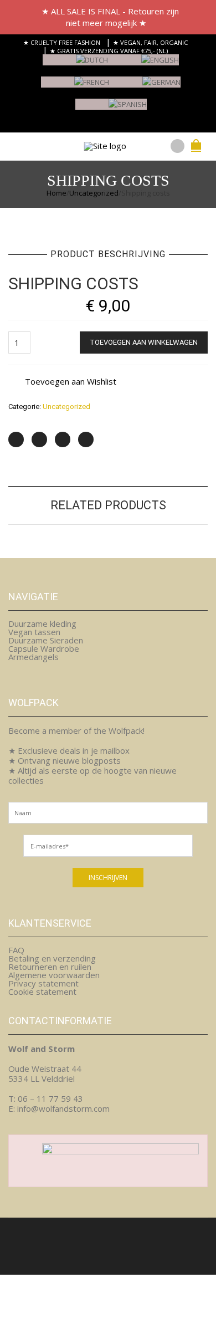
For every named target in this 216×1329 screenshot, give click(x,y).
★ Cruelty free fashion (61, 42)
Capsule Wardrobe (43, 648)
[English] (143, 64)
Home (56, 193)
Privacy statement (43, 983)
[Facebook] (39, 439)
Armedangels (33, 656)
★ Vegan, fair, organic (150, 42)
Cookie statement (42, 991)
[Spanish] (111, 109)
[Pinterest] (62, 439)
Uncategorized (94, 193)
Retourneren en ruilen (49, 966)
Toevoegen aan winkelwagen (144, 342)
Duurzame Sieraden (45, 640)
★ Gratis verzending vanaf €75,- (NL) (109, 51)
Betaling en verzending (52, 958)
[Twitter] (16, 439)
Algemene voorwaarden (54, 974)
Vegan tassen (34, 631)
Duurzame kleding (42, 623)
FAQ (16, 949)
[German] (145, 87)
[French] (75, 87)
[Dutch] (75, 64)
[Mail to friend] (86, 439)
